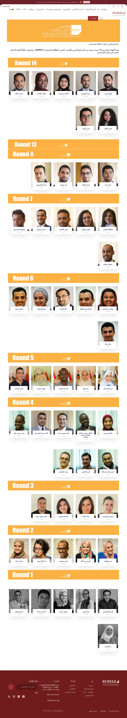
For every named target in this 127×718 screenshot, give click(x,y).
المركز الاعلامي (78, 9)
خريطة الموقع (93, 711)
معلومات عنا (102, 9)
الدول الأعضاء (91, 9)
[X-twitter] (109, 6)
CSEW (18, 9)
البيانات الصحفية (70, 692)
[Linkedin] (113, 6)
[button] (5, 6)
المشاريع (67, 9)
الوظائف (88, 692)
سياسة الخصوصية (114, 711)
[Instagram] (118, 6)
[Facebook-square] (122, 6)
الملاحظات (103, 711)
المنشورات (40, 9)
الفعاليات (72, 689)
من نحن (91, 685)
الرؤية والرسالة (88, 689)
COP (24, 9)
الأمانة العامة (89, 695)
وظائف (30, 9)
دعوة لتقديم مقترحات (53, 9)
